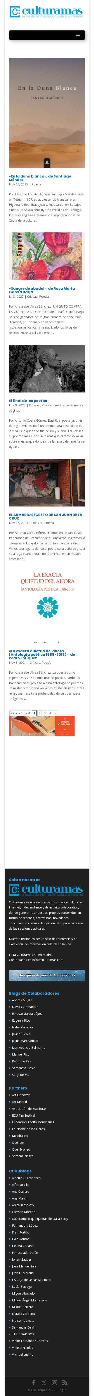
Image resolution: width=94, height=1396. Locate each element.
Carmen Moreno (23, 1212)
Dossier (34, 405)
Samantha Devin (23, 1068)
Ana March (19, 1198)
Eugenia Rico (21, 1020)
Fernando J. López (25, 1225)
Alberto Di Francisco (26, 1178)
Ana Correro (20, 1191)
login (62, 1390)
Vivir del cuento (22, 1354)
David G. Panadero (25, 1007)
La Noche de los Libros (28, 1129)
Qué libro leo (21, 1149)
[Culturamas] (47, 897)
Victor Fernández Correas (30, 1341)
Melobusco (20, 1136)
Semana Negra (22, 1156)
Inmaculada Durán (25, 1252)
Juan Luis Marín (23, 1273)
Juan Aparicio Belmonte (28, 1047)
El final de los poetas (28, 400)
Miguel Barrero (22, 1307)
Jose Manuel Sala (24, 1266)
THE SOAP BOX (23, 1334)
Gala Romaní (21, 1239)
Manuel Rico (21, 1054)
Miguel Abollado (23, 1293)
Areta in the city (23, 1205)
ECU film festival (23, 1115)
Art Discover (21, 1095)
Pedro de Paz (21, 1061)
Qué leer (18, 1142)
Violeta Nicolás (22, 1348)
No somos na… (23, 1320)
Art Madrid (19, 1102)
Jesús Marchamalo (25, 1041)
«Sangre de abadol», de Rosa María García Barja (42, 290)
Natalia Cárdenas (24, 1314)
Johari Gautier (21, 1259)
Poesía (36, 184)
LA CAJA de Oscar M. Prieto (31, 1280)
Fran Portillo (20, 1232)
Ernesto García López (27, 1013)
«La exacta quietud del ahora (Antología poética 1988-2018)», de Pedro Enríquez (42, 654)
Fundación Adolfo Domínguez (33, 1122)
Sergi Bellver (21, 1075)
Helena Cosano (23, 1246)
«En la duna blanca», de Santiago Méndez (40, 178)
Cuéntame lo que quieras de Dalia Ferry (40, 1219)
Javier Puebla (21, 1034)
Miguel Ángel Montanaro (29, 1300)
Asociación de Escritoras (29, 1108)
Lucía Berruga (22, 1286)
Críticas (32, 296)
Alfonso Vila (20, 1185)
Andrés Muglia (22, 1000)
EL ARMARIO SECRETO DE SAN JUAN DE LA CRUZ (45, 516)
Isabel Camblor (22, 1027)
